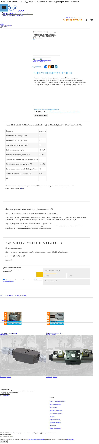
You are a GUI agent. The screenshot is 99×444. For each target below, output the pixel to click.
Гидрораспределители (55, 404)
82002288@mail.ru (4, 395)
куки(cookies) (70, 439)
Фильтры (52, 416)
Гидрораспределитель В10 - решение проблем (54, 333)
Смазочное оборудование (56, 413)
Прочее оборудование (55, 428)
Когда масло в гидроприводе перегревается (8, 333)
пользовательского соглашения (36, 439)
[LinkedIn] (56, 66)
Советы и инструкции (8, 320)
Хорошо (4, 441)
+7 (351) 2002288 (72, 19)
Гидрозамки (53, 425)
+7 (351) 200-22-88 (39, 112)
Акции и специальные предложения (13, 296)
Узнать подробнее (5, 377)
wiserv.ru (11, 436)
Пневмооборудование (55, 419)
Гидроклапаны (53, 407)
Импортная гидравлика (55, 422)
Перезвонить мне (41, 115)
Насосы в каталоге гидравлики (57, 401)
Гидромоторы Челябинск (56, 410)
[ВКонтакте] (45, 66)
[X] (52, 66)
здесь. (22, 188)
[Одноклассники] (49, 66)
